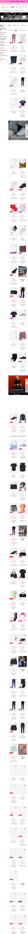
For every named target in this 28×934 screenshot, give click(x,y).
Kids (10, 7)
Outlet (5, 3)
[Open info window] (27, 1)
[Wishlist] (23, 7)
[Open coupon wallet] (13, 7)
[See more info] (13, 52)
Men (7, 7)
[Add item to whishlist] (16, 35)
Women (3, 7)
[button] (16, 25)
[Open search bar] (25, 10)
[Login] (17, 7)
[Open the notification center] (20, 7)
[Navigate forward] (23, 10)
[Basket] (26, 7)
